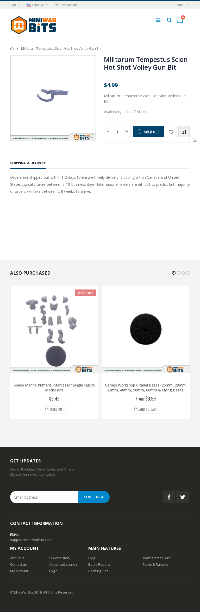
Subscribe (94, 496)
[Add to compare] (184, 131)
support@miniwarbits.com (30, 539)
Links (181, 5)
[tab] (28, 164)
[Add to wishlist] (171, 131)
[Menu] (158, 20)
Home (12, 48)
